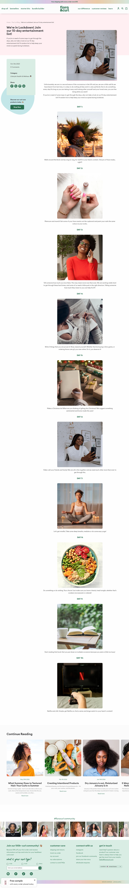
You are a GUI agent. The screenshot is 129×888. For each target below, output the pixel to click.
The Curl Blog (16, 22)
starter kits (25, 8)
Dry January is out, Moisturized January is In (101, 784)
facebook (79, 853)
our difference (84, 8)
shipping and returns (57, 850)
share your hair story (83, 859)
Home (8, 22)
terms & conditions (107, 881)
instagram (79, 850)
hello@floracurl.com (106, 859)
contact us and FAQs (57, 862)
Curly (25, 863)
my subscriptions (56, 859)
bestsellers (14, 8)
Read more (25, 795)
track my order (55, 853)
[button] (2, 829)
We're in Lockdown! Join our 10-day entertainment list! (37, 22)
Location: (103, 866)
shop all (5, 8)
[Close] (34, 880)
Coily (10, 863)
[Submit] (40, 868)
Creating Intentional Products (63, 783)
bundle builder (38, 8)
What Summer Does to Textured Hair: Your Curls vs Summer (25, 784)
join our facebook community (86, 856)
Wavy (40, 863)
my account (54, 856)
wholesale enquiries (83, 862)
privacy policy (117, 881)
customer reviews (99, 8)
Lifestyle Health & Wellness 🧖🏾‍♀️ (21, 76)
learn (110, 8)
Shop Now (17, 107)
